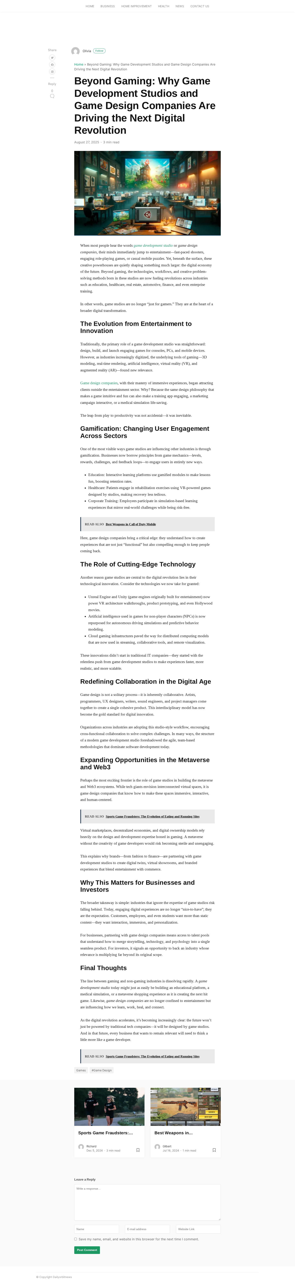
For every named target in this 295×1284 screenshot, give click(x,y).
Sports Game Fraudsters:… (105, 1132)
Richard (91, 1146)
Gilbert (167, 1146)
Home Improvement (136, 6)
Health (163, 6)
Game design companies (99, 383)
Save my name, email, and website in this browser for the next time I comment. (139, 1239)
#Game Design (102, 1070)
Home (90, 6)
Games (81, 1070)
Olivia (93, 51)
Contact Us (199, 6)
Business (108, 6)
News (180, 6)
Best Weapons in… (174, 1132)
